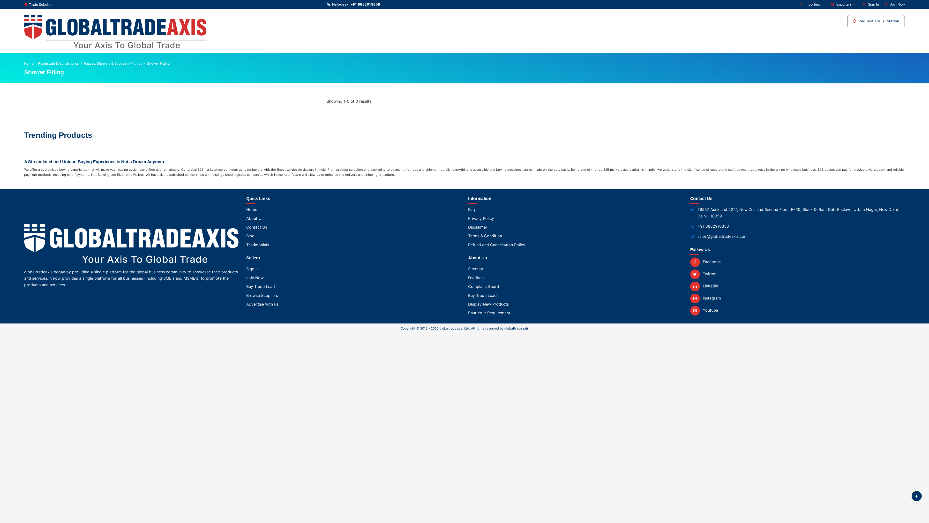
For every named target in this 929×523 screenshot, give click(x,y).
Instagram (711, 298)
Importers (812, 4)
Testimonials (257, 244)
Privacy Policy (481, 218)
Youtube (710, 310)
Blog (250, 235)
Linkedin (710, 286)
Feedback (477, 277)
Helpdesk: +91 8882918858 (356, 4)
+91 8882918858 (713, 226)
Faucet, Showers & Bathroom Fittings (113, 63)
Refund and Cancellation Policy (496, 244)
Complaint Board (483, 286)
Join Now (897, 4)
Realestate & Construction (58, 63)
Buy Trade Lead (260, 286)
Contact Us (256, 227)
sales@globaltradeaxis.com (722, 236)
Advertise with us (262, 304)
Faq (471, 209)
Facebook (711, 261)
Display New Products (488, 304)
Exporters (844, 4)
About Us (254, 218)
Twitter (709, 273)
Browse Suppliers (262, 295)
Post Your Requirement (489, 312)
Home (28, 63)
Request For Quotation (879, 21)
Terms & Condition (485, 235)
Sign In (873, 4)
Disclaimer (477, 227)
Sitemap (475, 268)
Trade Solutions (41, 4)
